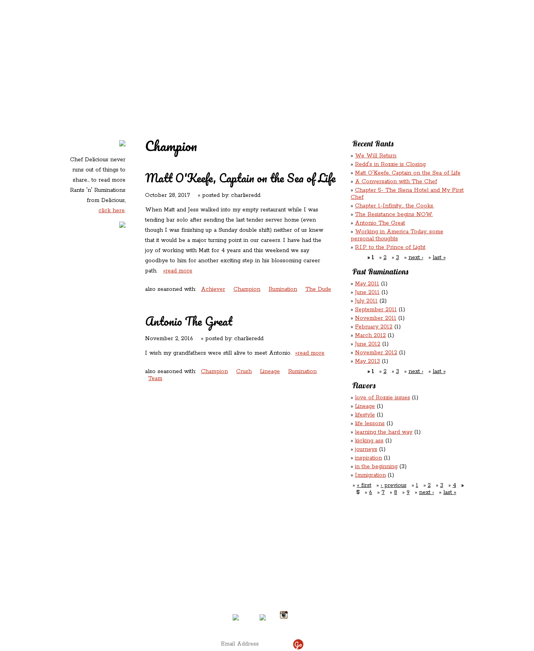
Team (155, 378)
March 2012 (370, 335)
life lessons (370, 423)
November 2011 (375, 318)
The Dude (318, 289)
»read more (177, 270)
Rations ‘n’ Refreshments (346, 50)
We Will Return (375, 155)
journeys (366, 449)
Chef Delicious (354, 66)
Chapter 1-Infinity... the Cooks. (394, 205)
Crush (244, 371)
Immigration (370, 475)
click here (112, 210)
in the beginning (376, 466)
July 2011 (366, 301)
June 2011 (367, 292)
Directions (131, 612)
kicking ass (369, 440)
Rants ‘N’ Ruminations (401, 50)
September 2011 (376, 309)
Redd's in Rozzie (162, 49)
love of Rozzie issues (382, 397)
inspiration (368, 458)
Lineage (270, 371)
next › (416, 257)
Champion (246, 289)
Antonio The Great (188, 321)
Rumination (283, 289)
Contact (218, 66)
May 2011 (367, 283)
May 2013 (367, 361)
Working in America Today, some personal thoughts (397, 235)
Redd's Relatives (217, 50)
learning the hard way (383, 432)
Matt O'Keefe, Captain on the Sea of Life (240, 178)
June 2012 (367, 344)
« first (364, 485)
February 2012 (373, 326)
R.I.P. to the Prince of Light (390, 247)
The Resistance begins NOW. (394, 214)
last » (439, 257)
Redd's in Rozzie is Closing (390, 164)
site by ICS (389, 623)
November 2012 (376, 352)
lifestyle (365, 414)
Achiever (213, 289)
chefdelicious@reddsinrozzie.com (260, 586)
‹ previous (394, 485)
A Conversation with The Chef (396, 181)
